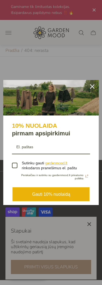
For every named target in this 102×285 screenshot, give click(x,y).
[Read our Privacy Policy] (87, 176)
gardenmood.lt (56, 163)
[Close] (92, 86)
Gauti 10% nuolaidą (51, 194)
